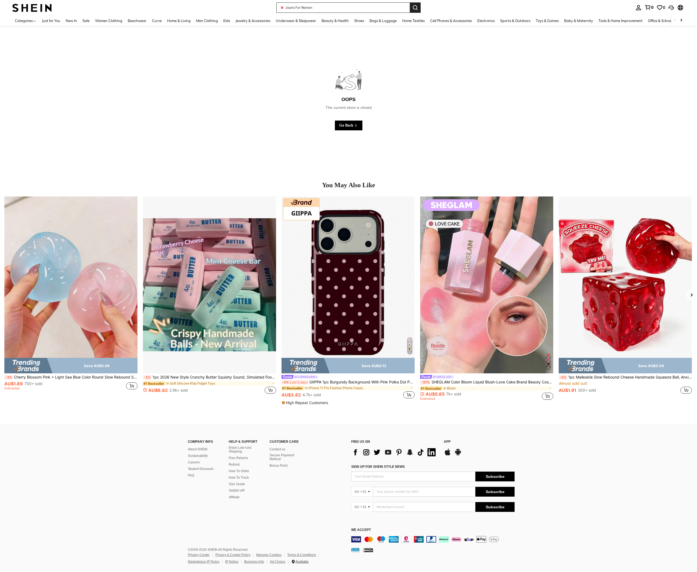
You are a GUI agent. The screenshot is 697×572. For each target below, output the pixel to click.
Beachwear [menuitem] (137, 21)
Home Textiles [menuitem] (413, 21)
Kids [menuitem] (226, 21)
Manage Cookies (269, 555)
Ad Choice (277, 562)
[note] (70, 366)
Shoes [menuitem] (359, 21)
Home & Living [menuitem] (179, 21)
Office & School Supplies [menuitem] (667, 21)
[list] (394, 452)
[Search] (415, 7)
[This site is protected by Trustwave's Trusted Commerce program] (355, 550)
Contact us (277, 449)
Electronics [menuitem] (486, 21)
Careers (194, 462)
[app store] (447, 455)
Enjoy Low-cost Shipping (240, 449)
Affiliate (234, 497)
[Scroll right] (681, 20)
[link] (649, 7)
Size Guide (237, 484)
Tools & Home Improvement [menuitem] (620, 21)
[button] (671, 7)
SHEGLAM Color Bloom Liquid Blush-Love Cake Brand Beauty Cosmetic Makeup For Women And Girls (487, 382)
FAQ (191, 475)
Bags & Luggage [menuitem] (383, 21)
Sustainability (198, 456)
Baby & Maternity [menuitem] (578, 21)
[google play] (458, 455)
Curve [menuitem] (157, 21)
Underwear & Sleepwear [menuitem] (296, 21)
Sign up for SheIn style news (378, 467)
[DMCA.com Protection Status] (368, 550)
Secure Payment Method (282, 457)
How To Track (239, 477)
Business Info (254, 562)
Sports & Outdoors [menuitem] (515, 21)
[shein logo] (32, 7)
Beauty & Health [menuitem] (335, 21)
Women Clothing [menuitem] (108, 21)
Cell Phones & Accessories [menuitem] (451, 21)
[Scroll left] (675, 20)
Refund (234, 464)
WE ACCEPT (361, 530)
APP (447, 442)
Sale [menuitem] (86, 21)
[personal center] (638, 7)
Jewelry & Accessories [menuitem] (253, 21)
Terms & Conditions (301, 555)
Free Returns (238, 458)
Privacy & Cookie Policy (232, 555)
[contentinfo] (433, 539)
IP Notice (232, 562)
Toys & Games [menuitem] (547, 21)
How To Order (239, 471)
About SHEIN (197, 449)
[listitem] (70, 298)
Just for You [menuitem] (51, 21)
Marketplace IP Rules (203, 562)
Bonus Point (279, 466)
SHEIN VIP (237, 491)
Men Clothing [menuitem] (207, 21)
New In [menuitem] (71, 21)
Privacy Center (199, 555)
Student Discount (200, 469)
